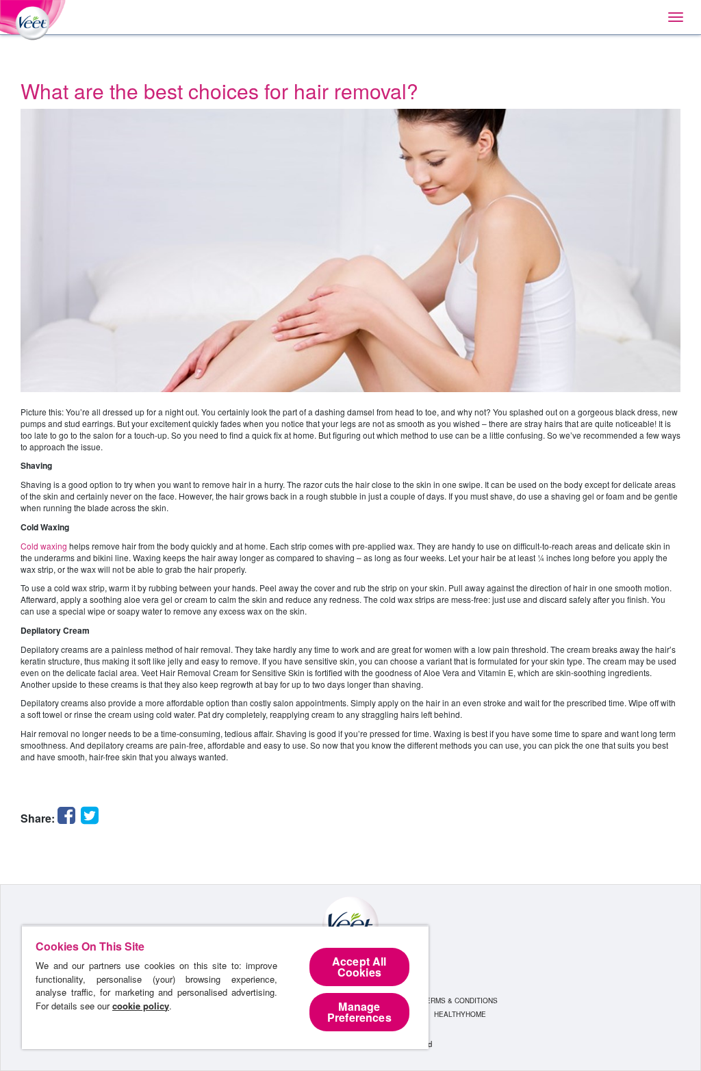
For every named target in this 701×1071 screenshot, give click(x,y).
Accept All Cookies (359, 966)
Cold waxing (44, 546)
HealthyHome (460, 1014)
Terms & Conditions (460, 1000)
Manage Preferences (359, 1011)
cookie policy (140, 1005)
